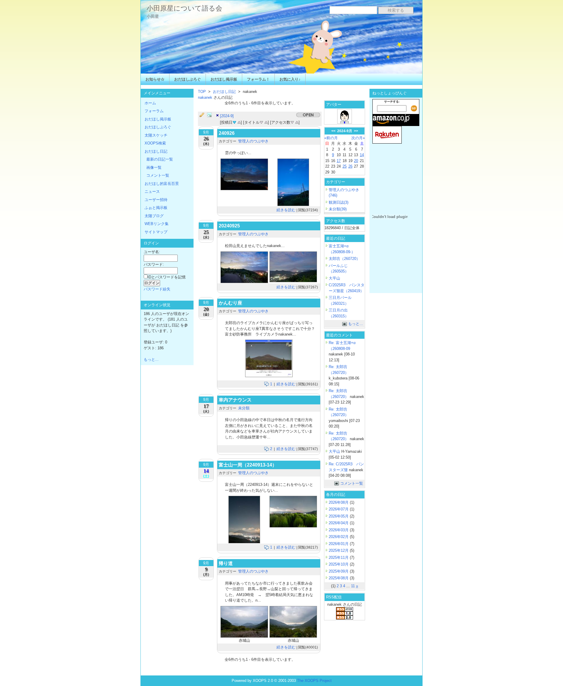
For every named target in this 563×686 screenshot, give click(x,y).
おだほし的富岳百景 (162, 183)
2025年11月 (339, 557)
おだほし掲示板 (224, 79)
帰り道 (226, 563)
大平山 (334, 278)
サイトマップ (156, 232)
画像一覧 (154, 167)
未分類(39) (338, 209)
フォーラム (154, 111)
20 (356, 161)
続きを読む (286, 210)
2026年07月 (339, 509)
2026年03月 (339, 530)
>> (356, 131)
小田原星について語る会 (184, 8)
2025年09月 (339, 571)
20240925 (229, 225)
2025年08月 (339, 578)
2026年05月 (339, 516)
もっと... (355, 323)
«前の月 (331, 138)
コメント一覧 (351, 483)
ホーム (150, 103)
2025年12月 (339, 550)
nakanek (205, 97)
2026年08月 (339, 502)
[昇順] (239, 122)
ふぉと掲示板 (156, 207)
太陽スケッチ (156, 135)
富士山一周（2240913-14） (248, 464)
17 (339, 161)
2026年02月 (339, 536)
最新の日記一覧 (159, 159)
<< (333, 131)
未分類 (244, 408)
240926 (227, 133)
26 (350, 166)
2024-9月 (344, 131)
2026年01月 (339, 544)
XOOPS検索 (155, 143)
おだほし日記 (224, 91)
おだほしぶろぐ (187, 79)
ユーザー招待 (156, 200)
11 (353, 586)
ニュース (152, 191)
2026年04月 (339, 523)
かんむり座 (230, 302)
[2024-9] (227, 116)
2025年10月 (339, 564)
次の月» (358, 138)
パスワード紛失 (157, 289)
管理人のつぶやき (253, 141)
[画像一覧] (211, 115)
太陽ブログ (154, 216)
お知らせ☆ (155, 79)
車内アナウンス (235, 399)
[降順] (261, 122)
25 (344, 166)
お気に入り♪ (290, 79)
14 (362, 155)
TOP (202, 91)
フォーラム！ (258, 79)
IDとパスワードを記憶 (166, 277)
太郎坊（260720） (344, 258)
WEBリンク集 (157, 224)
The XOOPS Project (314, 680)
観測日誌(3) (338, 202)
